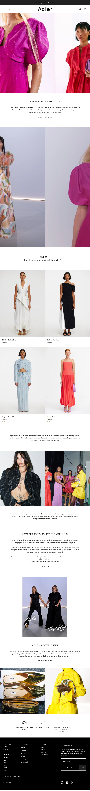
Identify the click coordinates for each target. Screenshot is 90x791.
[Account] (80, 9)
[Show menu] (5, 9)
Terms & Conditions (44, 753)
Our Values (24, 759)
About (23, 747)
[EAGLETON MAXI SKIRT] (22, 380)
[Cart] (85, 9)
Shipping (6, 754)
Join (82, 767)
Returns (6, 757)
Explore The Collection (45, 117)
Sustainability (25, 762)
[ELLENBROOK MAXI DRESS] (22, 303)
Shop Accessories (45, 660)
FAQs (5, 770)
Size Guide (6, 761)
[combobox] (12, 776)
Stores (23, 756)
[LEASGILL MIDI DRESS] (67, 380)
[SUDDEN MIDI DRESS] (67, 303)
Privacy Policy (43, 748)
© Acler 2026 (7, 782)
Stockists (23, 753)
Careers (23, 750)
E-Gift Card (5, 766)
